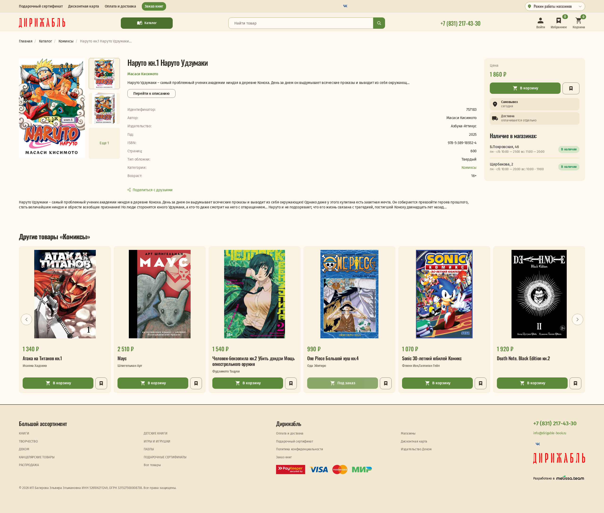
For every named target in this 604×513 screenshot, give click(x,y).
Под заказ (346, 383)
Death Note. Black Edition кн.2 (523, 358)
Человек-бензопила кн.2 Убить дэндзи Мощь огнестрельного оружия (253, 361)
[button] (26, 319)
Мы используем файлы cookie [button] (23, 505)
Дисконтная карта (83, 6)
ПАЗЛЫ (149, 449)
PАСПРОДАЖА (29, 465)
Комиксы (469, 167)
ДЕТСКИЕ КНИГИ (155, 433)
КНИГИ (24, 433)
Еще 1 (104, 143)
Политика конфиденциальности (299, 449)
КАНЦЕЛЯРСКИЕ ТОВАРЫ (36, 457)
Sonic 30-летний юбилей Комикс (432, 358)
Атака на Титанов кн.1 (42, 358)
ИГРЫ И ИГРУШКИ (157, 441)
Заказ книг (154, 6)
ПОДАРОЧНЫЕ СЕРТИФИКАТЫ (165, 457)
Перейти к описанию (151, 93)
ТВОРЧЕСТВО (28, 441)
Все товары (152, 465)
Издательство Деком (416, 449)
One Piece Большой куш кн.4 (333, 358)
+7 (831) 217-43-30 (555, 423)
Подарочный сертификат (41, 6)
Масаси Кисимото (142, 74)
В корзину (529, 88)
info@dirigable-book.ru (549, 433)
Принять (102, 505)
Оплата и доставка (120, 6)
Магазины (408, 433)
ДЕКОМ (24, 449)
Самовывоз (509, 102)
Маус (122, 358)
